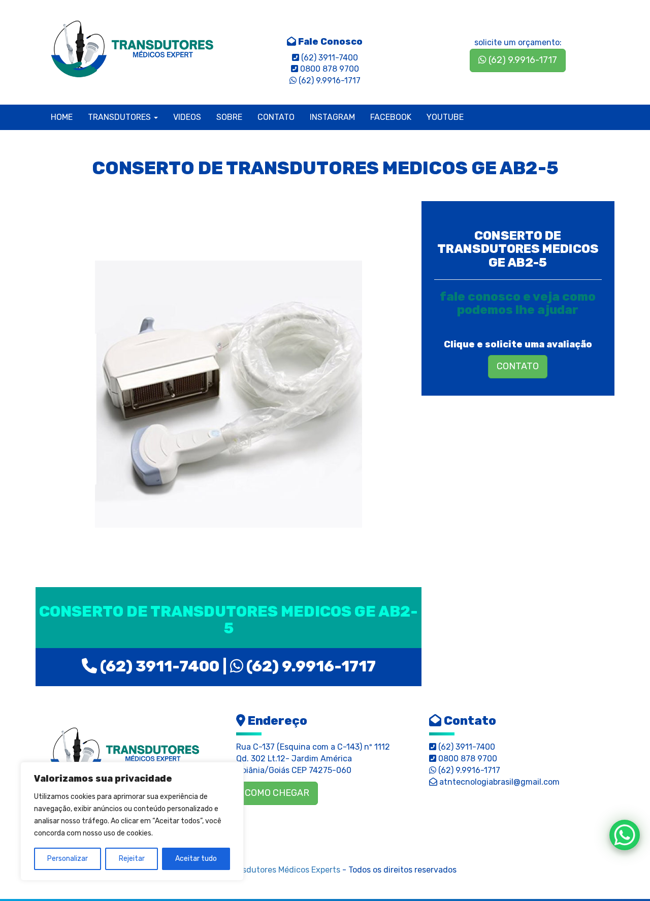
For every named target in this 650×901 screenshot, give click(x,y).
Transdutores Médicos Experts (282, 870)
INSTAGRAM (332, 117)
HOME (62, 117)
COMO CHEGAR (277, 792)
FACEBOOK (390, 117)
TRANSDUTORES (120, 117)
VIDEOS (187, 117)
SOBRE (229, 117)
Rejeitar (132, 858)
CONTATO (276, 117)
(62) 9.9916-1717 (521, 60)
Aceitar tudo (196, 858)
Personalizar (67, 858)
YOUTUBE (445, 117)
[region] (132, 821)
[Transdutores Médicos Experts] (124, 752)
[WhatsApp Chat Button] (624, 835)
